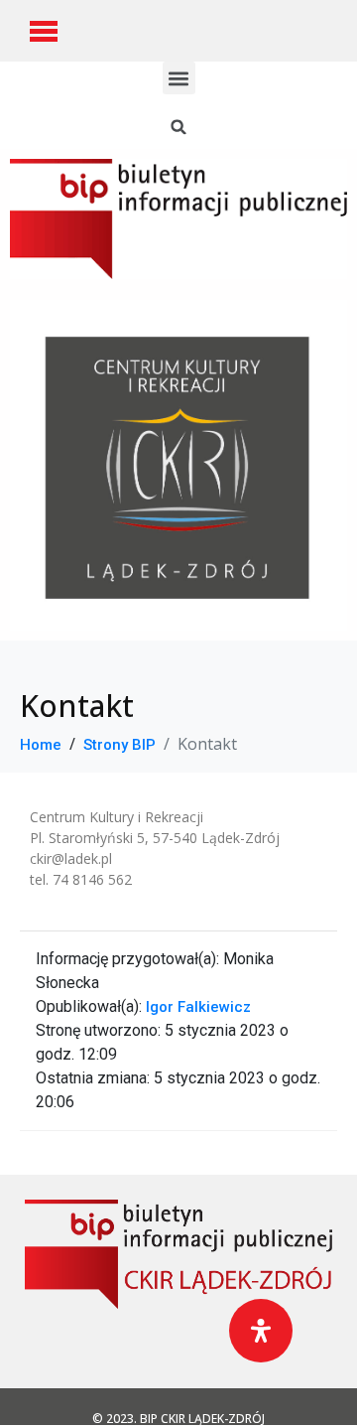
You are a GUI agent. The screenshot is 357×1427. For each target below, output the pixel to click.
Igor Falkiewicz (198, 1007)
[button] (179, 78)
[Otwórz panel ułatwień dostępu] (261, 1330)
